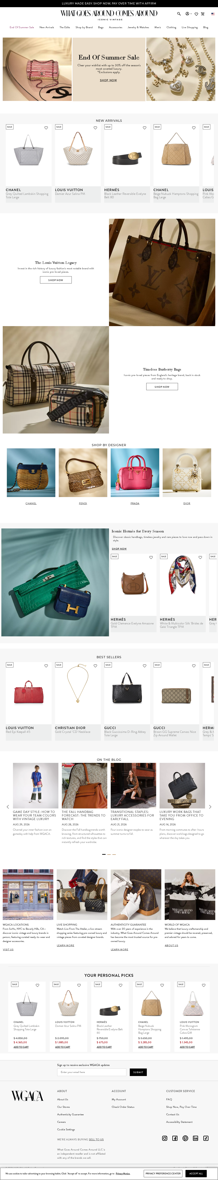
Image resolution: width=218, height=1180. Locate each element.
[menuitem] (47, 27)
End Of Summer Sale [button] (22, 27)
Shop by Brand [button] (84, 27)
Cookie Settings (66, 1129)
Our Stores (63, 1107)
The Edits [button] (65, 27)
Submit (138, 1072)
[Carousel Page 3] (114, 854)
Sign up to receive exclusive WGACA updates (83, 1065)
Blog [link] (205, 27)
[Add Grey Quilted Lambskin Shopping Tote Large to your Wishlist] (46, 128)
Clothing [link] (171, 27)
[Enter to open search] (179, 14)
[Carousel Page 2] (109, 854)
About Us (62, 1099)
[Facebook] (175, 1139)
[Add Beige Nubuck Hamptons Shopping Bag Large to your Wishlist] (194, 128)
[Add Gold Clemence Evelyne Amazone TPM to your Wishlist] (151, 557)
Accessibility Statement (179, 1122)
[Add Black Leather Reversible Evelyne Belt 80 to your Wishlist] (144, 128)
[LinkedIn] (195, 1139)
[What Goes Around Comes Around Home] (109, 13)
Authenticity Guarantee (70, 1114)
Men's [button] (157, 27)
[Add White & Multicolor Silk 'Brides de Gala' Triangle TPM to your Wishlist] (200, 557)
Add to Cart (21, 1047)
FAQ (169, 1099)
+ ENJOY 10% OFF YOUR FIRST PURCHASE (109, 3)
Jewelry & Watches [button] (138, 27)
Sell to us (96, 1139)
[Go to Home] (27, 1095)
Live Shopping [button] (190, 27)
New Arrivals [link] (47, 27)
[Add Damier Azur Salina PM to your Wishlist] (95, 128)
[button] (213, 14)
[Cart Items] (203, 14)
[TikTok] (206, 1139)
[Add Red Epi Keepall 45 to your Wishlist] (46, 666)
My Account (119, 1099)
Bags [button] (101, 27)
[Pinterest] (185, 1139)
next (210, 807)
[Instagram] (164, 1139)
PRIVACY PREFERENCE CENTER (163, 1173)
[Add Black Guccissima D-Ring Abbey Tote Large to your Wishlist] (144, 666)
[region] (109, 1174)
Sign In (188, 14)
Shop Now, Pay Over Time (181, 1107)
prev (8, 807)
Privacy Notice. (123, 1173)
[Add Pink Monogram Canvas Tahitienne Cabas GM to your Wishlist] (203, 985)
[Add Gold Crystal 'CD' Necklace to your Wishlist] (95, 666)
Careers (61, 1122)
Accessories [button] (115, 27)
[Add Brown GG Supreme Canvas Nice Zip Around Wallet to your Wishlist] (194, 666)
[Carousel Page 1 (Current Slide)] (104, 854)
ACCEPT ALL (196, 1173)
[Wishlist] (196, 14)
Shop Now (55, 280)
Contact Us (172, 1114)
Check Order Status (123, 1107)
